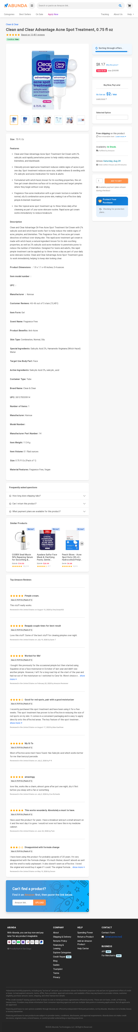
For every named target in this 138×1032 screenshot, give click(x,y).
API (103, 951)
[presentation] (82, 543)
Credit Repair (59, 956)
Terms (56, 973)
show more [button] (15, 723)
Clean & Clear (12, 24)
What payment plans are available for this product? (36, 511)
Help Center (83, 948)
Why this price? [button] (112, 65)
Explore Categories (62, 952)
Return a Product (85, 937)
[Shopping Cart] (129, 5)
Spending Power (85, 932)
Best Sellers (25, 14)
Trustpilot (58, 969)
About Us (118, 14)
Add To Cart (116, 181)
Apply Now (53, 14)
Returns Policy (60, 941)
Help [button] (129, 14)
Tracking (105, 14)
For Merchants (108, 955)
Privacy (56, 977)
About (56, 932)
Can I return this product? (24, 503)
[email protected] (113, 937)
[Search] (120, 5)
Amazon (29, 894)
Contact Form (108, 932)
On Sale (39, 14)
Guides (56, 965)
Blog (55, 961)
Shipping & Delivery (62, 937)
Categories (9, 14)
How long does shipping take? (26, 496)
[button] (32, 5)
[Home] (15, 5)
